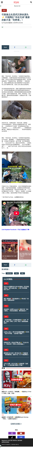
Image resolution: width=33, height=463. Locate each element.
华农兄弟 (9, 273)
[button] (14, 47)
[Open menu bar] (2, 2)
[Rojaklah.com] (18, 2)
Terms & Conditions (6, 444)
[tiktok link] (12, 437)
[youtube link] (21, 433)
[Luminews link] (21, 437)
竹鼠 (16, 273)
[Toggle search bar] (31, 2)
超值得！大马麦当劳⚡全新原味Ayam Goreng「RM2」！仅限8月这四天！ (15, 417)
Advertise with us (15, 444)
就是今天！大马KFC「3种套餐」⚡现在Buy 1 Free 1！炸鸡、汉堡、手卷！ (16, 392)
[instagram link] (12, 433)
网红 (22, 273)
